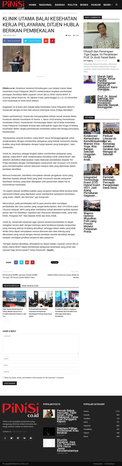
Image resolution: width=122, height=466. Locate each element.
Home (32, 4)
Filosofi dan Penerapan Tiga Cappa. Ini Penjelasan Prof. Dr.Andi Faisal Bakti (101, 54)
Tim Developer (110, 464)
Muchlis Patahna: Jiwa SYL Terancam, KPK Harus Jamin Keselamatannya (67, 445)
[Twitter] (11, 438)
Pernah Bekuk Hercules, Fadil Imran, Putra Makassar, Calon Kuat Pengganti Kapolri (67, 416)
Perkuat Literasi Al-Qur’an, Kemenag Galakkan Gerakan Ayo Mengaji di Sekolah (111, 145)
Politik (72, 4)
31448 (77, 35)
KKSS (86, 422)
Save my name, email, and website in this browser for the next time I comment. (34, 378)
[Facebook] (5, 438)
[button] (116, 5)
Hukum (96, 4)
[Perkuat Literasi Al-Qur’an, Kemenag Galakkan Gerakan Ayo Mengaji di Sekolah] (111, 128)
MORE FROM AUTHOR (30, 286)
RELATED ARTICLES (11, 286)
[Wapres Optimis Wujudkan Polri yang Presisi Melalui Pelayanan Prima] (92, 205)
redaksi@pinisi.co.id (19, 431)
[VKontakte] (24, 438)
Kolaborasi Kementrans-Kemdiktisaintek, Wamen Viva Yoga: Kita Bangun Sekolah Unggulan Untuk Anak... (94, 147)
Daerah (60, 4)
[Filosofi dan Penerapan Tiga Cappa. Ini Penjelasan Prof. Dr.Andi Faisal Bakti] (101, 35)
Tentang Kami (97, 464)
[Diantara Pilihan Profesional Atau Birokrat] (49, 431)
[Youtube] (30, 438)
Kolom (86, 411)
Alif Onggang (88, 60)
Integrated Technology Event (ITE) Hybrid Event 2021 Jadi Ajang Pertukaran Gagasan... (92, 186)
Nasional (45, 4)
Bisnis (84, 4)
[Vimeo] (17, 438)
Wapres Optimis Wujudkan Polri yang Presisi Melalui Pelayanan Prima (90, 222)
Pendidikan (88, 429)
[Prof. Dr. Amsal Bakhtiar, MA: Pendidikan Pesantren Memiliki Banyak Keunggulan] (90, 99)
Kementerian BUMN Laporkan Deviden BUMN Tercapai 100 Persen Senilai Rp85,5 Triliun (20, 276)
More (107, 4)
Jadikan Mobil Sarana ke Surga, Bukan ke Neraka (63, 276)
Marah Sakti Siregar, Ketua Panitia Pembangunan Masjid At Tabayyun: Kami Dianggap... (107, 83)
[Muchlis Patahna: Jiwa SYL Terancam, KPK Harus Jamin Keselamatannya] (49, 443)
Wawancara (87, 47)
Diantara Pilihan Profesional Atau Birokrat (68, 430)
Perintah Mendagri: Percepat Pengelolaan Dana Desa (111, 182)
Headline (87, 418)
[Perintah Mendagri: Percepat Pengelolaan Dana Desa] (111, 169)
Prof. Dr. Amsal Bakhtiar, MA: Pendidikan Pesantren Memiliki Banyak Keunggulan (107, 102)
